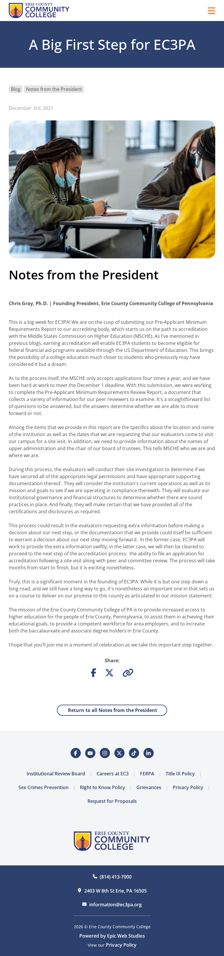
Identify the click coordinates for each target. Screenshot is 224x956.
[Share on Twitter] (109, 674)
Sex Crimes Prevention (43, 787)
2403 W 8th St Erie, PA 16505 (115, 891)
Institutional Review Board (56, 773)
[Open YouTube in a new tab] (90, 753)
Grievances (148, 787)
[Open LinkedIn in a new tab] (149, 753)
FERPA (147, 773)
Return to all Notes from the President (112, 710)
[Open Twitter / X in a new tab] (119, 753)
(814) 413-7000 (116, 877)
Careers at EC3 (113, 773)
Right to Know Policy (102, 787)
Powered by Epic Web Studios (112, 935)
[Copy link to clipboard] (128, 674)
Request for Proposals (112, 801)
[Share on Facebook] (93, 674)
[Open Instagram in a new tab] (105, 753)
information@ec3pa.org (115, 904)
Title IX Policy (180, 773)
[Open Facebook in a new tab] (76, 753)
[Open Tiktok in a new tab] (134, 753)
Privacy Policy (188, 787)
